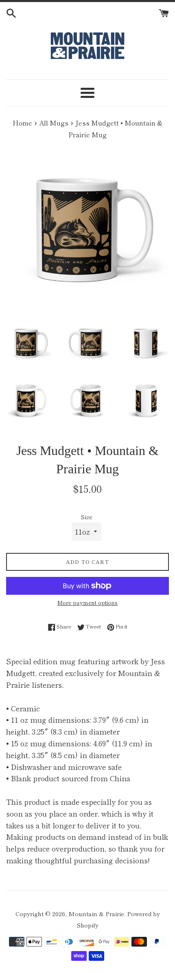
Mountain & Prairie (96, 913)
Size (86, 516)
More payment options (87, 602)
